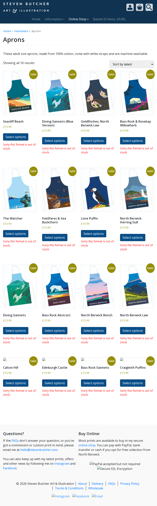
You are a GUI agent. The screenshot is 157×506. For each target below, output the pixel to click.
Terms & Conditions (69, 488)
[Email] (97, 496)
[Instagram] (61, 496)
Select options (16, 137)
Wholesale (95, 488)
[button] (139, 7)
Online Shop (77, 19)
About (82, 484)
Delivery (97, 484)
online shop (87, 445)
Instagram (61, 463)
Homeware (21, 31)
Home (36, 19)
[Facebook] (80, 496)
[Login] (130, 7)
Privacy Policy (129, 484)
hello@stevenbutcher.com (38, 450)
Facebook (10, 468)
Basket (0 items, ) (109, 19)
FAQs (15, 440)
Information (53, 19)
